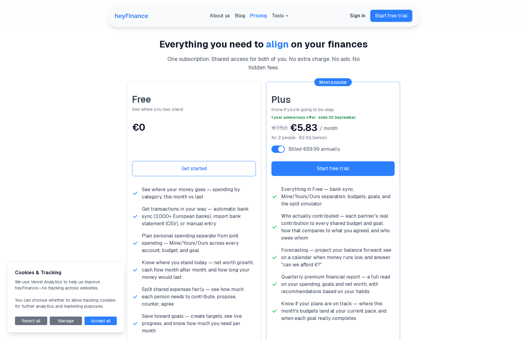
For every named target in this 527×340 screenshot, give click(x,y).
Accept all (100, 321)
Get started (194, 168)
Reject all (31, 321)
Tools (278, 15)
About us (220, 15)
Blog (240, 15)
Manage (66, 321)
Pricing (258, 15)
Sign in (357, 15)
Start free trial (391, 15)
